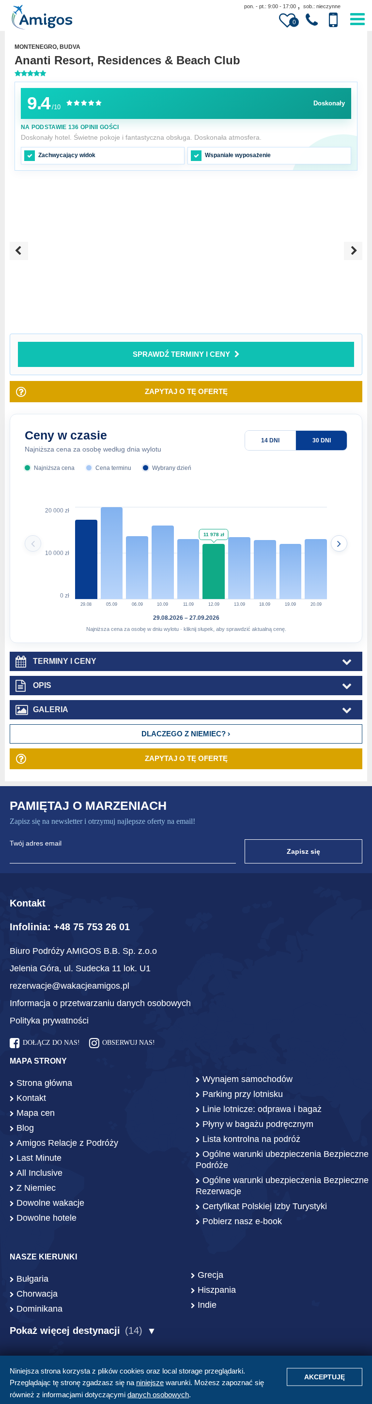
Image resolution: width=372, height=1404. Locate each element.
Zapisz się (303, 851)
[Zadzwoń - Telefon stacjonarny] (312, 20)
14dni (270, 440)
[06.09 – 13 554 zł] (137, 553)
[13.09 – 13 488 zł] (239, 553)
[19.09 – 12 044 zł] (290, 553)
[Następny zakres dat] (339, 543)
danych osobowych (158, 1394)
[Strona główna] (42, 18)
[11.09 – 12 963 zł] (188, 553)
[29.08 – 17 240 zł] (86, 553)
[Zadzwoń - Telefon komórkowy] (333, 20)
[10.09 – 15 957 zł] (163, 553)
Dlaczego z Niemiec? (184, 734)
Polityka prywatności (49, 1020)
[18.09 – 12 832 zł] (265, 553)
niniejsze (150, 1382)
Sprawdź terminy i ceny (181, 354)
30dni (321, 440)
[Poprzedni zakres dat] (33, 543)
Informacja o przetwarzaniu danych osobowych (100, 1003)
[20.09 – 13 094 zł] (316, 553)
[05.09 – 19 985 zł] (112, 553)
